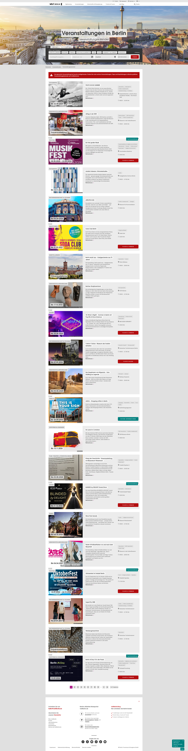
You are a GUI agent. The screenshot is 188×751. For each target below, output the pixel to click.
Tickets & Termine (128, 160)
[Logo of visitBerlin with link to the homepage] (55, 4)
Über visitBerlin (52, 719)
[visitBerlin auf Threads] (87, 741)
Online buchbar (123, 57)
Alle (48, 47)
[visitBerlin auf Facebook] (83, 741)
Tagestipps (55, 47)
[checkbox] (55, 52)
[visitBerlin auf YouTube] (91, 741)
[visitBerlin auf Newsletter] (105, 741)
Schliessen (183, 740)
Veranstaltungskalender (94, 39)
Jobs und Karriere (52, 722)
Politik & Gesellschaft (123, 88)
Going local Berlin (122, 230)
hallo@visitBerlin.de (55, 709)
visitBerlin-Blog (116, 706)
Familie (51, 398)
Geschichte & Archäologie (58, 111)
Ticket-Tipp (132, 663)
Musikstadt (121, 148)
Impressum (53, 747)
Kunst (51, 513)
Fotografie (53, 83)
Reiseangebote (89, 720)
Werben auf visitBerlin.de (54, 727)
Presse (50, 720)
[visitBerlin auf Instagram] (96, 741)
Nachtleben (53, 226)
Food (136, 402)
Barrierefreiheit (76, 747)
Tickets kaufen (128, 361)
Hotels (96, 720)
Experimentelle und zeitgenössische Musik (128, 144)
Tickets (87, 721)
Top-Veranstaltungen (66, 47)
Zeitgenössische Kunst (130, 148)
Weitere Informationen (128, 419)
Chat (182, 749)
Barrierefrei (126, 402)
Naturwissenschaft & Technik (59, 197)
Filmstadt (121, 374)
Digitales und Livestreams (131, 661)
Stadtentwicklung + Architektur (125, 90)
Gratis (120, 117)
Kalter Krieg (121, 548)
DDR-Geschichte (130, 115)
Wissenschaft (131, 345)
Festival (52, 140)
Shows (51, 312)
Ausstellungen (54, 255)
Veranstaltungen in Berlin (94, 33)
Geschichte (121, 86)
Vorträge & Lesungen (56, 427)
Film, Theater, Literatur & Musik (60, 456)
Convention (51, 724)
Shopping (121, 402)
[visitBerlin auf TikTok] (100, 741)
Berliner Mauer (122, 115)
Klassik (127, 146)
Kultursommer (134, 146)
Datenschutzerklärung (64, 747)
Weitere (137, 52)
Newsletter (57, 715)
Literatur (126, 374)
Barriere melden (86, 747)
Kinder (132, 402)
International (128, 86)
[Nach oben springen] (139, 702)
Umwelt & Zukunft (122, 345)
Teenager (132, 201)
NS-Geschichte (122, 287)
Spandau (134, 575)
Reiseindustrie (52, 725)
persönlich (88, 714)
